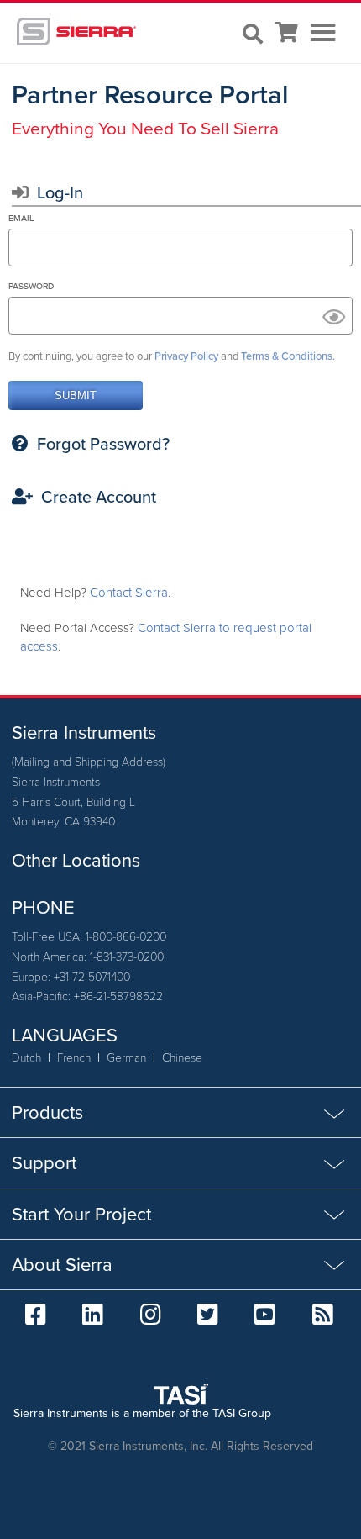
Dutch (26, 1057)
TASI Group (241, 1413)
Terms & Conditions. (288, 356)
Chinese (182, 1057)
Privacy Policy (186, 356)
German (126, 1057)
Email (21, 218)
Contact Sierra (129, 592)
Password (31, 286)
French (74, 1057)
